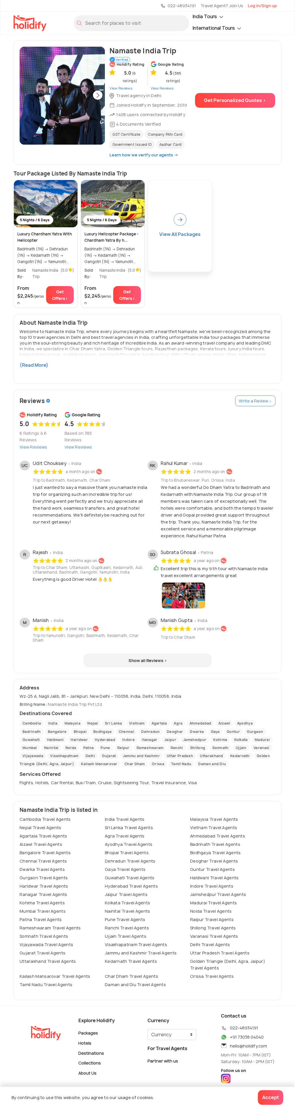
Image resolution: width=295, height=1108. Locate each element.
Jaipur (170, 739)
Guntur (233, 731)
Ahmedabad (200, 723)
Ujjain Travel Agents (125, 936)
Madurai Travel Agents (213, 902)
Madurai (262, 739)
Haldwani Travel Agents (214, 877)
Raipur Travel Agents (212, 919)
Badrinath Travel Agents (215, 844)
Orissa (158, 763)
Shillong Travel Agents (213, 928)
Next (97, 95)
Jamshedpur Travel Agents (218, 894)
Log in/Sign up (262, 5)
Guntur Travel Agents (212, 869)
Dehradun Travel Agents (130, 861)
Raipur (123, 747)
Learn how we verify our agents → (143, 155)
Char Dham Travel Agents (131, 976)
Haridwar (79, 739)
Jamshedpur (194, 739)
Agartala (159, 723)
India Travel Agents (125, 819)
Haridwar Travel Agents (44, 886)
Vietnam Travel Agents (213, 827)
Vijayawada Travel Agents (46, 944)
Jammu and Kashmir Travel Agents (141, 953)
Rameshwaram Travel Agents (50, 928)
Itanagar (149, 739)
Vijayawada (32, 755)
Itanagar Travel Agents (43, 894)
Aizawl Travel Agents (41, 844)
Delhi (90, 755)
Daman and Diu (212, 763)
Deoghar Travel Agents (214, 861)
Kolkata (241, 739)
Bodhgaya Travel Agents (215, 852)
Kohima (220, 739)
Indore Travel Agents (211, 886)
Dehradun (150, 731)
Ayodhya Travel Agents (128, 844)
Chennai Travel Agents (43, 861)
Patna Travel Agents (41, 919)
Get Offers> (60, 295)
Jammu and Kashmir (141, 755)
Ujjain (241, 747)
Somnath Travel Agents (44, 936)
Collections (89, 1063)
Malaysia (72, 723)
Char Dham (134, 763)
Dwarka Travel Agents (42, 869)
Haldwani (55, 739)
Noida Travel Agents (211, 911)
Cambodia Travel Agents (45, 819)
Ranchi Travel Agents (127, 928)
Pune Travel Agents (125, 919)
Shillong (197, 747)
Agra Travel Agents (124, 836)
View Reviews (33, 447)
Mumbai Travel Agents (43, 911)
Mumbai (29, 747)
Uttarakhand (211, 755)
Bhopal (80, 731)
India (53, 723)
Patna (88, 747)
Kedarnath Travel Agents (131, 961)
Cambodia (31, 723)
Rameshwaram (150, 747)
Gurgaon (255, 731)
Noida (70, 747)
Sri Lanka (113, 723)
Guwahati (31, 739)
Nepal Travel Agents (40, 827)
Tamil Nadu (181, 763)
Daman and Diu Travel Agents (135, 984)
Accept (270, 1097)
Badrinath (31, 731)
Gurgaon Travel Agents (44, 877)
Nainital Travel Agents (127, 911)
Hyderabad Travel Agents (131, 886)
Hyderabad (105, 739)
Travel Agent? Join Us (222, 5)
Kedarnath (240, 755)
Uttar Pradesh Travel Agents (219, 953)
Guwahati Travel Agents (130, 877)
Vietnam (136, 723)
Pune (105, 747)
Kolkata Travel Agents (127, 902)
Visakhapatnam (64, 755)
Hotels (84, 1043)
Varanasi (261, 747)
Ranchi (177, 747)
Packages (88, 1033)
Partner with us (163, 1061)
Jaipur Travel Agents (126, 894)
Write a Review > (255, 401)
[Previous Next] (62, 96)
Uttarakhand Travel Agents (48, 961)
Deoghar (175, 731)
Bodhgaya (102, 731)
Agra (178, 723)
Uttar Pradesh (180, 755)
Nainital (51, 747)
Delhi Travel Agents (210, 944)
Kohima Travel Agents (42, 902)
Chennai (126, 731)
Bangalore (57, 731)
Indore (128, 739)
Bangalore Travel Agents (45, 852)
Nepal (92, 723)
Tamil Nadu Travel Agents (46, 984)
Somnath (220, 747)
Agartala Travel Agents (43, 836)
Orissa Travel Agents (212, 976)
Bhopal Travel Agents (127, 852)
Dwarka (197, 731)
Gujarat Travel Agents (42, 953)
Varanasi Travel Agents (214, 936)
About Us (87, 1072)
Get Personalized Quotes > (235, 100)
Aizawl (224, 723)
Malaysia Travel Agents (214, 819)
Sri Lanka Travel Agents (129, 827)
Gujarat (109, 755)
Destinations (91, 1053)
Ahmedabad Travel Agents (217, 836)
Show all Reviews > (147, 660)
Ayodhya (245, 723)
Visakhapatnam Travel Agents (136, 944)
